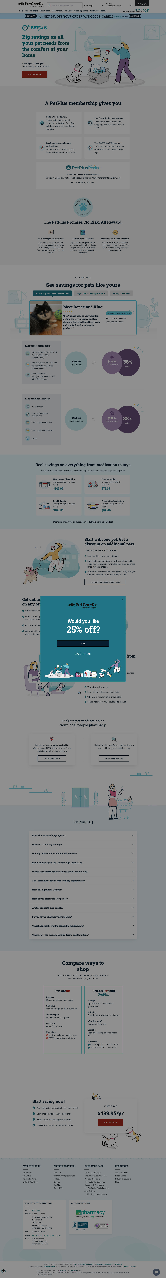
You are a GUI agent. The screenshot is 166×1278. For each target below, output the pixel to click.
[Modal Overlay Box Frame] (83, 639)
